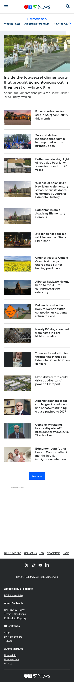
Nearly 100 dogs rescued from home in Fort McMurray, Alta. (52, 333)
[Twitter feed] (27, 565)
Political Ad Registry (15, 618)
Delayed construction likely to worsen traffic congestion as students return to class (51, 311)
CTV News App (12, 552)
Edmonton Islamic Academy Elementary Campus (50, 213)
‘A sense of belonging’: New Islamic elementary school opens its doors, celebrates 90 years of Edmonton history (51, 190)
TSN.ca (8, 640)
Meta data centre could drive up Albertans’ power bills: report (51, 380)
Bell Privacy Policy (14, 609)
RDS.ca (8, 663)
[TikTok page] (33, 565)
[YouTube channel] (40, 565)
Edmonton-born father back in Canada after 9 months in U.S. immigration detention (51, 454)
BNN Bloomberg (13, 636)
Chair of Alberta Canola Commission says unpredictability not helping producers (51, 263)
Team (66, 552)
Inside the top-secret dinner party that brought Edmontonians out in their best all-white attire (36, 82)
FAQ (41, 552)
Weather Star (12, 23)
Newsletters (53, 552)
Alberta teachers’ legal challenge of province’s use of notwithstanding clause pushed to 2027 (51, 406)
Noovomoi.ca (11, 659)
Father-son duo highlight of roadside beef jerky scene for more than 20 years (52, 164)
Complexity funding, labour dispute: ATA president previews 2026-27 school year (52, 430)
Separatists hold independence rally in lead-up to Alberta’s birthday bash (50, 141)
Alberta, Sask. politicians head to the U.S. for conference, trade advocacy (52, 287)
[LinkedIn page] (47, 565)
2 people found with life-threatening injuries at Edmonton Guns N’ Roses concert (52, 358)
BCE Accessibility (13, 595)
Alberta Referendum (36, 23)
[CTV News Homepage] (37, 7)
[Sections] (6, 6)
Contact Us (30, 552)
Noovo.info (10, 655)
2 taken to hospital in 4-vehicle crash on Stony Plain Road (51, 237)
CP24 (7, 632)
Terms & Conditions (15, 614)
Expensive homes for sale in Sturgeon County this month (51, 115)
